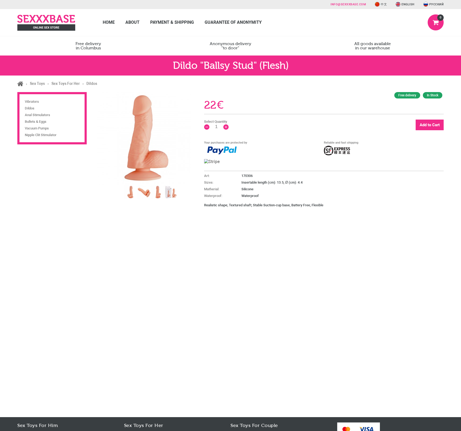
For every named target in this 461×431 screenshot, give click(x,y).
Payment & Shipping (172, 22)
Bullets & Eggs (35, 122)
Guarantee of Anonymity (233, 22)
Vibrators (32, 102)
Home (109, 22)
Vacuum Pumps (37, 128)
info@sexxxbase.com (348, 4)
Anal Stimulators (37, 115)
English (408, 4)
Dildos (29, 108)
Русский (436, 4)
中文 (384, 4)
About (132, 22)
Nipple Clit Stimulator (41, 135)
